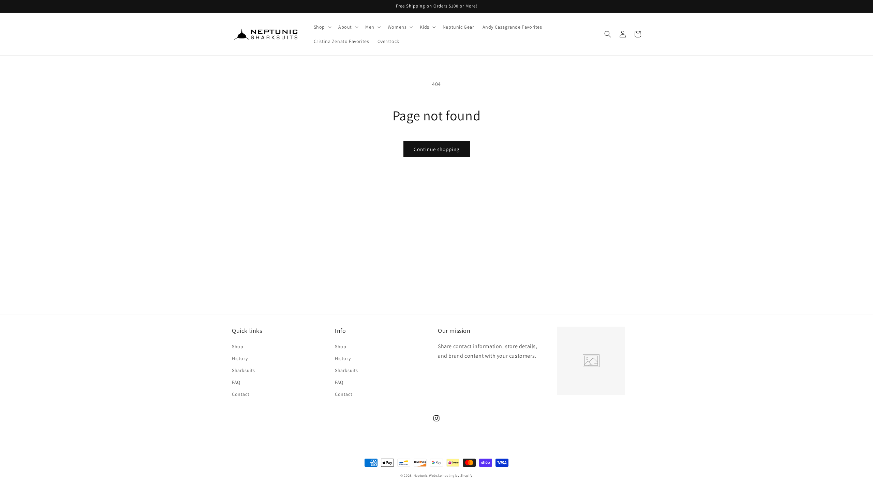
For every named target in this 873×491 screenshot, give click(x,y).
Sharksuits (243, 370)
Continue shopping (437, 149)
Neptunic (421, 475)
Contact (240, 394)
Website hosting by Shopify (451, 475)
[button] (322, 27)
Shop (237, 346)
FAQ (236, 382)
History (240, 358)
